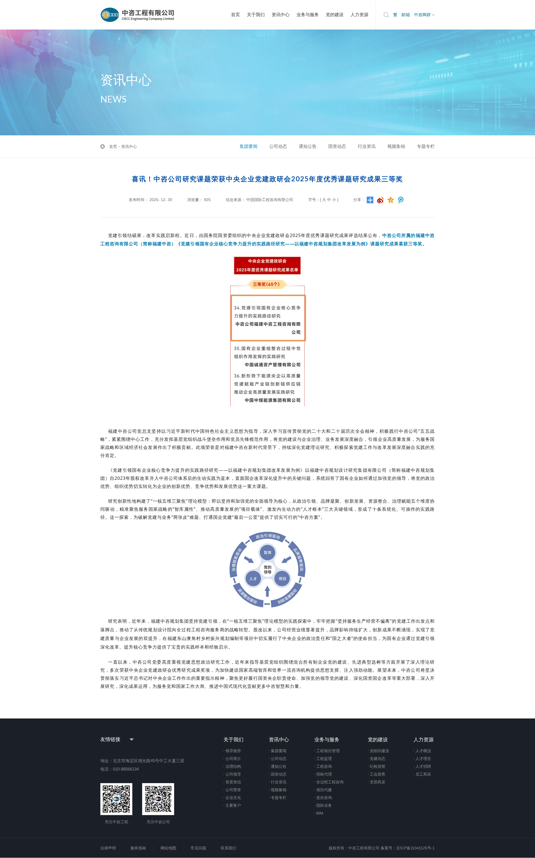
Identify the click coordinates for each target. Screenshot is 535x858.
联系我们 (228, 848)
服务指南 (138, 848)
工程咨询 (324, 766)
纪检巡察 (377, 766)
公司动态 (278, 146)
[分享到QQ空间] (390, 200)
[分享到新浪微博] (380, 200)
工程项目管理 (328, 751)
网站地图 (168, 848)
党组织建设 (379, 751)
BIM (319, 813)
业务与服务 (307, 14)
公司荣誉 (233, 790)
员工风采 (423, 774)
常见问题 (198, 848)
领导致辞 (233, 751)
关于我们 (256, 14)
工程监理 (324, 758)
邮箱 (406, 14)
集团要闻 (248, 146)
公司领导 (233, 774)
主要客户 (233, 805)
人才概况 (423, 751)
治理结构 (233, 766)
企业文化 (233, 797)
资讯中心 (281, 14)
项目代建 (324, 790)
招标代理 (324, 774)
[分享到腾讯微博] (401, 200)
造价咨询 (324, 797)
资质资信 (233, 782)
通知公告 (308, 146)
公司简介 (233, 758)
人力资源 (359, 14)
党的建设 (335, 14)
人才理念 (423, 758)
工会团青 (377, 774)
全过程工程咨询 (330, 782)
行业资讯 (367, 146)
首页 (235, 14)
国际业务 (324, 805)
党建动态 (377, 758)
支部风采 (377, 782)
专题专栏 (426, 146)
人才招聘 (423, 766)
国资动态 (337, 146)
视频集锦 (396, 146)
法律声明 (108, 848)
